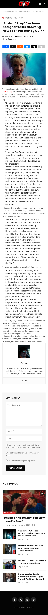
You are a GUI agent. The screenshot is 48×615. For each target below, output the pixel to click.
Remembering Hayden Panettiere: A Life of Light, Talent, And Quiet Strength (31, 576)
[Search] (40, 4)
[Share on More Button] (41, 46)
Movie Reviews (9, 513)
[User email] (26, 380)
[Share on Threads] (34, 46)
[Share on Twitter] (13, 46)
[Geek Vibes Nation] (24, 4)
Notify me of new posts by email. (22, 460)
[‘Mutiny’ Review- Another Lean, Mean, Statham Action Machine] (9, 549)
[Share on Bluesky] (27, 46)
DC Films (9, 18)
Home (4, 11)
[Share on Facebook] (5, 46)
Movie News (19, 18)
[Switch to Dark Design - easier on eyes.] (44, 4)
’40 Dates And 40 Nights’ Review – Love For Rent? (24, 519)
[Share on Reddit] (20, 46)
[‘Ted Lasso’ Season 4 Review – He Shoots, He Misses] (9, 564)
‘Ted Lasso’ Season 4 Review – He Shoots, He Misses (32, 562)
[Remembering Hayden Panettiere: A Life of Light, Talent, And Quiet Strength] (9, 577)
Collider (21, 89)
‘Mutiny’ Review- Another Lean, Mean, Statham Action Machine (30, 548)
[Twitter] (22, 380)
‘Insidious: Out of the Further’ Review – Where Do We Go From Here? (31, 533)
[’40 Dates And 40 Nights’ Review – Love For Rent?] (24, 502)
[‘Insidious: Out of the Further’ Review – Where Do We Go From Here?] (9, 534)
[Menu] (4, 4)
